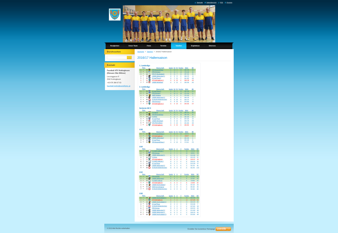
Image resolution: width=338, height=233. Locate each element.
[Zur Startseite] (115, 15)
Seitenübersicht (211, 2)
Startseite (140, 52)
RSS (221, 2)
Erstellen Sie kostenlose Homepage (201, 229)
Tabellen (150, 52)
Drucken (229, 2)
